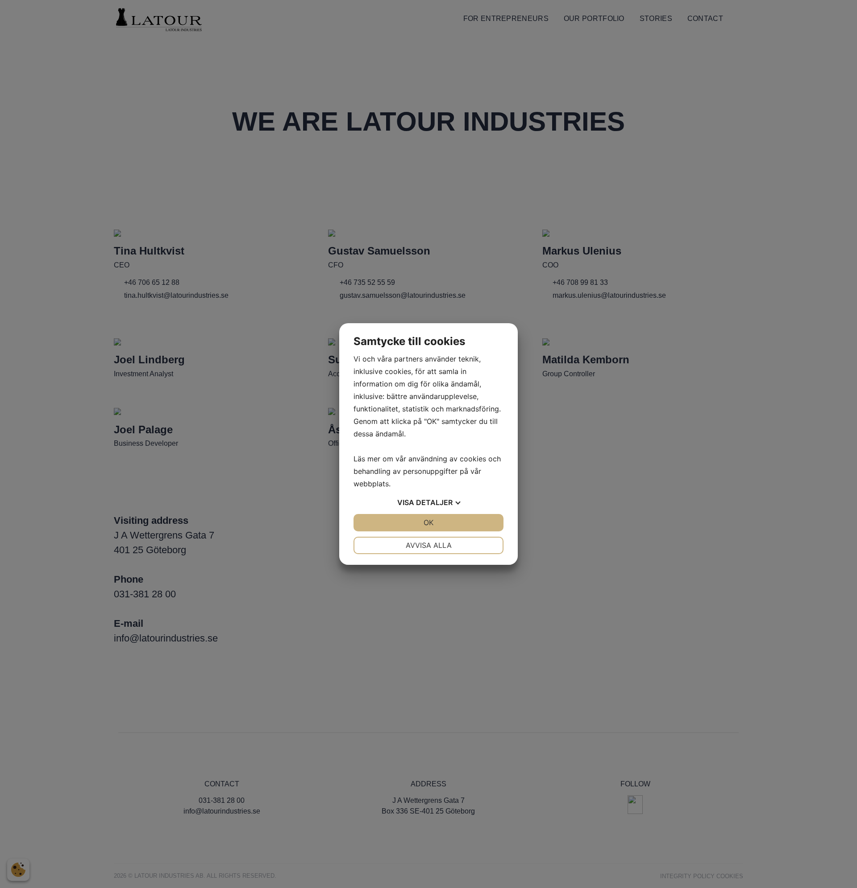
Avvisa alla (429, 545)
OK (428, 522)
